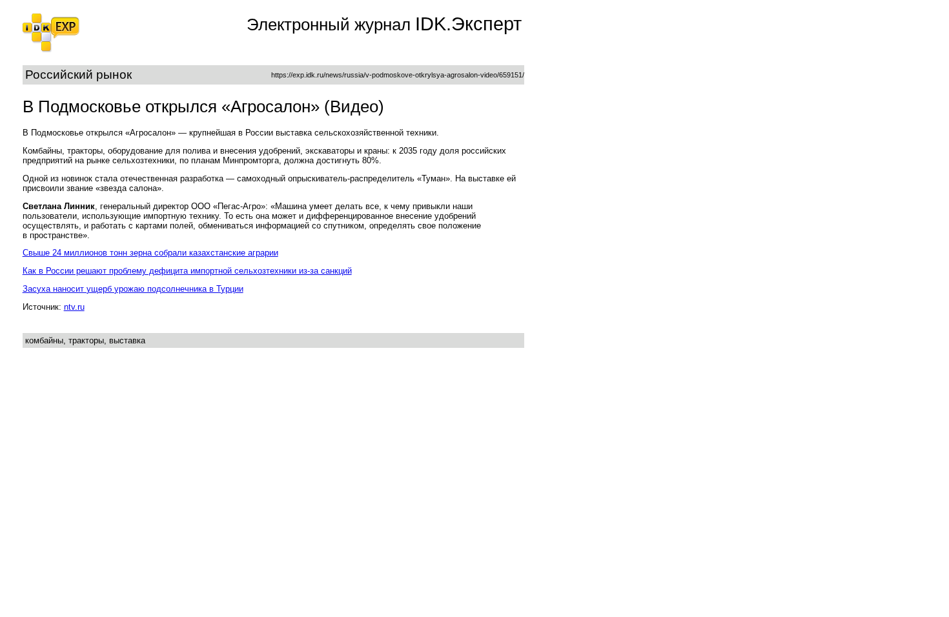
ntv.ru (74, 307)
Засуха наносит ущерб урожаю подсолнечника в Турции (133, 289)
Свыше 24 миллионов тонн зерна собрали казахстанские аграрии (150, 253)
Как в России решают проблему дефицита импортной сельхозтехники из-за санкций (187, 271)
